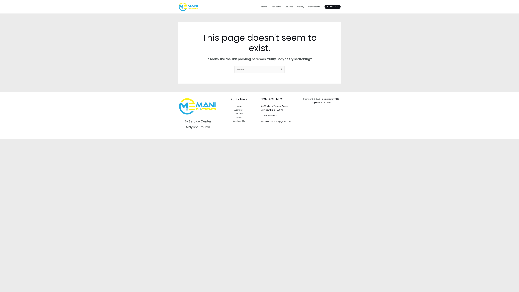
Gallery (300, 6)
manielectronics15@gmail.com (276, 121)
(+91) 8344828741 (269, 115)
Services (289, 6)
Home (264, 6)
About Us (276, 6)
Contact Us (314, 6)
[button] (333, 7)
